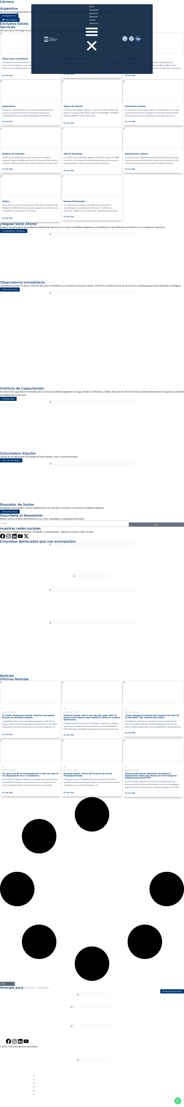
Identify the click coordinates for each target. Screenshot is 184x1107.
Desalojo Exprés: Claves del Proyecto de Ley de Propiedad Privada (88, 774)
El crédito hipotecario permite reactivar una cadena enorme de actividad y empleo (28, 716)
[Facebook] (2, 536)
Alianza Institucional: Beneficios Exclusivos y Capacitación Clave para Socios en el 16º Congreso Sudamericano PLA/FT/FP (151, 775)
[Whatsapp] (124, 38)
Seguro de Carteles (73, 106)
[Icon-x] (2, 1041)
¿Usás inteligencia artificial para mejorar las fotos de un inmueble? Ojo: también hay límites (152, 716)
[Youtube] (20, 536)
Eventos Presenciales (74, 201)
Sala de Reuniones (73, 154)
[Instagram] (131, 38)
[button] (91, 39)
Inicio (91, 7)
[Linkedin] (138, 38)
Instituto (93, 13)
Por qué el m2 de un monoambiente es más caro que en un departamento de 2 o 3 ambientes (30, 774)
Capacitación (8, 106)
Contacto (93, 23)
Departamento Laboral (136, 154)
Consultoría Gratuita (135, 106)
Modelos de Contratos (13, 154)
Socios (92, 20)
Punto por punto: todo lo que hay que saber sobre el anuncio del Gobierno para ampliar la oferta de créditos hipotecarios (92, 717)
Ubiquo (5, 201)
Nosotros (93, 10)
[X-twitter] (26, 536)
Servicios (93, 17)
